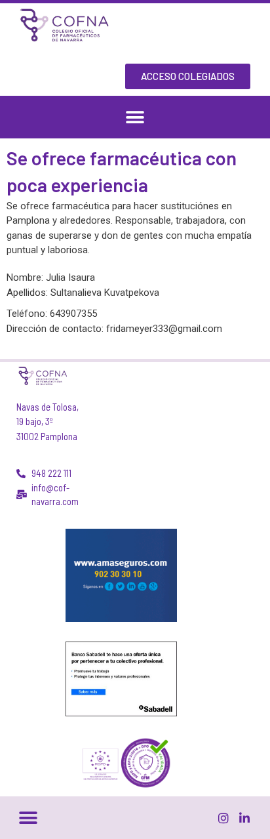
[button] (135, 117)
